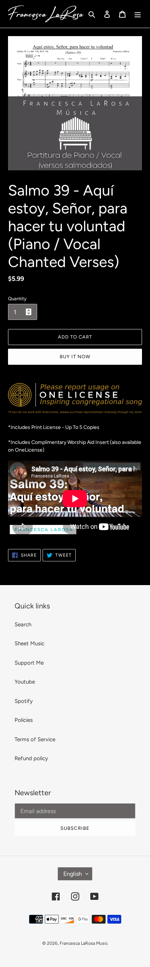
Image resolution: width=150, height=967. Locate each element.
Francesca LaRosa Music (84, 943)
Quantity (17, 298)
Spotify (24, 701)
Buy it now (75, 356)
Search (23, 624)
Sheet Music (29, 643)
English (72, 873)
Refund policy (31, 758)
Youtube (25, 681)
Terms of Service (35, 739)
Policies (24, 720)
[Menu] (137, 14)
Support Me (29, 663)
